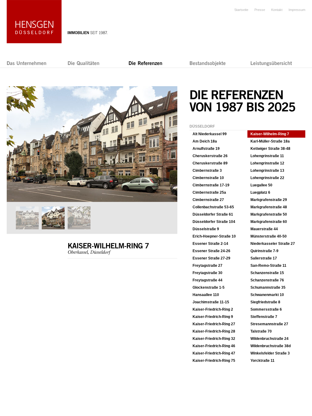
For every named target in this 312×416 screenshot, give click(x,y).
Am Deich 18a (205, 141)
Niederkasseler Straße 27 (272, 243)
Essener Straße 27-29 (211, 258)
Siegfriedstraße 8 (265, 302)
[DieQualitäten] (84, 62)
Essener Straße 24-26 (211, 251)
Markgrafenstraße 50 (268, 214)
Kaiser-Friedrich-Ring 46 (214, 346)
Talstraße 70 (261, 331)
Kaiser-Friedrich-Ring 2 (213, 309)
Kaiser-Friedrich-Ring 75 (214, 360)
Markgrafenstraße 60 (268, 222)
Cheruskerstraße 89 (210, 163)
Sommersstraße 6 (266, 309)
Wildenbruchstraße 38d (270, 346)
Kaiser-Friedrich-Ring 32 (214, 339)
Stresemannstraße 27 (269, 324)
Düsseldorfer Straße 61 (213, 214)
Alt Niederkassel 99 (210, 134)
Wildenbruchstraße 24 (269, 339)
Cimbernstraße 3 (207, 170)
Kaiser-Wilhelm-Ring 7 (269, 134)
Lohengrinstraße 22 (267, 178)
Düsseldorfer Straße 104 (214, 222)
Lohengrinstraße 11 (267, 156)
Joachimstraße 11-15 (211, 302)
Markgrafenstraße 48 (268, 207)
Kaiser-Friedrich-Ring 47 (214, 353)
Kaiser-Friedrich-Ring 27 (214, 324)
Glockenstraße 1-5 (209, 287)
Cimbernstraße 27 (208, 200)
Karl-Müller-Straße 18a (270, 141)
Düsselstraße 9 (206, 229)
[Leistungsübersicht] (271, 62)
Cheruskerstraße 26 (210, 156)
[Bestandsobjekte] (208, 62)
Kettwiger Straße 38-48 (270, 148)
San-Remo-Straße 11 (268, 265)
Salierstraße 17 (263, 258)
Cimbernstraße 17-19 (211, 185)
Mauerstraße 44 (264, 229)
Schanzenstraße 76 (267, 280)
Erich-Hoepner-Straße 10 (214, 236)
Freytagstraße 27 (207, 265)
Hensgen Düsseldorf (34, 21)
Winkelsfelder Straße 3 (270, 353)
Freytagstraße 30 (207, 273)
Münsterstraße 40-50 (268, 236)
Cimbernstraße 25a (209, 192)
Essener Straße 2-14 (210, 243)
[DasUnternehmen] (27, 62)
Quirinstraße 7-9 (264, 251)
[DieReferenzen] (146, 62)
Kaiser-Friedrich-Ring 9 (213, 317)
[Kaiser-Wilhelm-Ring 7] (91, 201)
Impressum (297, 10)
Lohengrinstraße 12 (267, 163)
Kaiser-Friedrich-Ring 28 (214, 331)
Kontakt (276, 10)
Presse (259, 10)
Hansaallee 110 (206, 295)
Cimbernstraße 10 (208, 178)
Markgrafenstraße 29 (268, 200)
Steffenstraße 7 (263, 317)
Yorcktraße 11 (262, 360)
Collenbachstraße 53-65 (213, 207)
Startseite (241, 10)
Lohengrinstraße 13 (267, 170)
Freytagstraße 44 (207, 280)
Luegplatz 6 (260, 192)
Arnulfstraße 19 (206, 148)
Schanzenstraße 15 (267, 273)
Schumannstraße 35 (267, 287)
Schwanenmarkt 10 (267, 295)
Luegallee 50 (261, 185)
